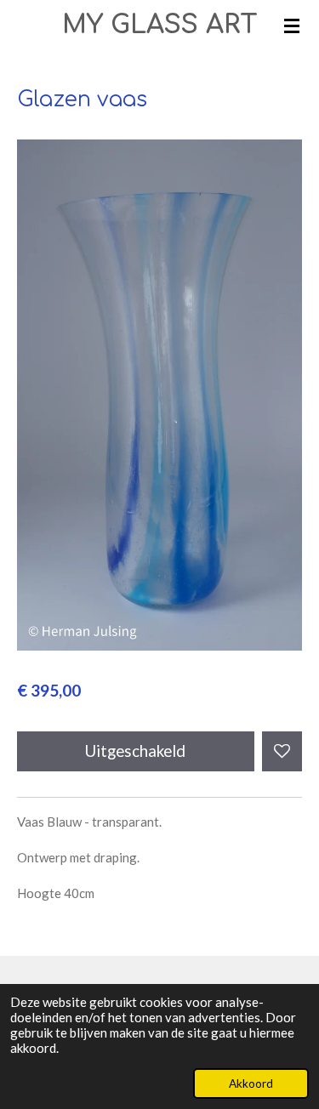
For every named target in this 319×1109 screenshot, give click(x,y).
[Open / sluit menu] (291, 26)
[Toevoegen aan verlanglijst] (282, 751)
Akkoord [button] (251, 1083)
